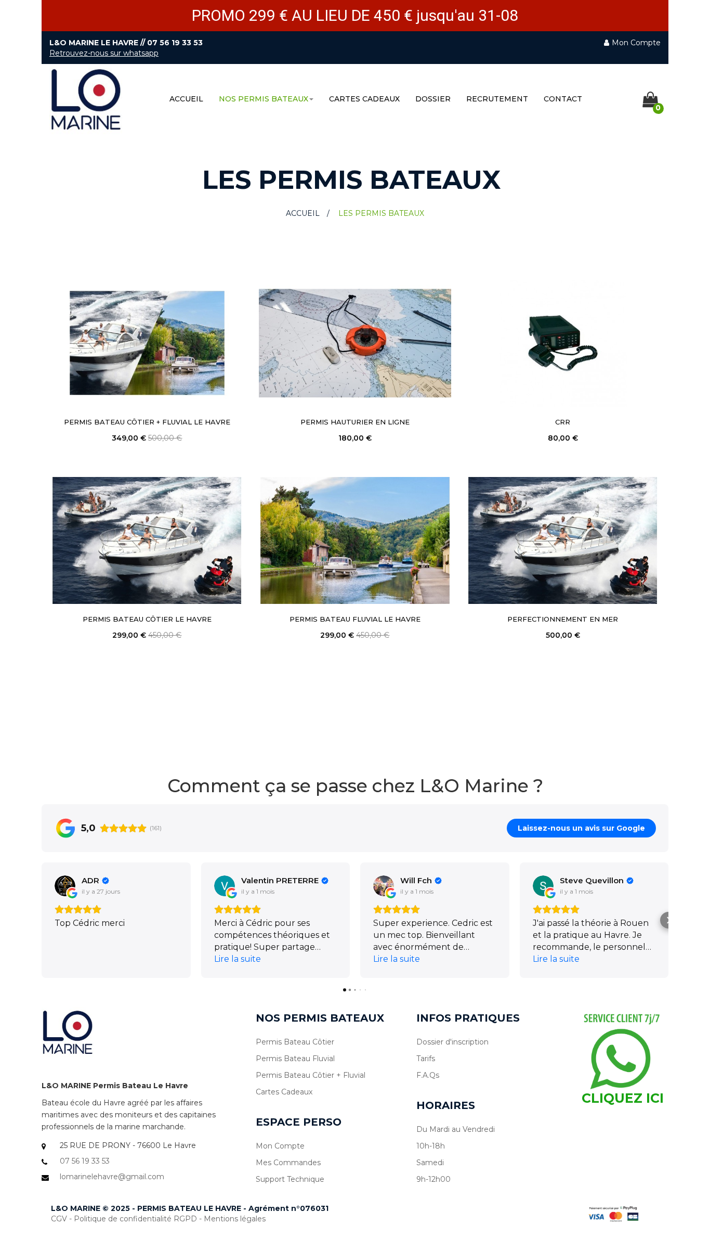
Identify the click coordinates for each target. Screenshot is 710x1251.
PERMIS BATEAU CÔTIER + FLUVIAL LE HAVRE (147, 421)
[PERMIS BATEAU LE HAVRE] (85, 100)
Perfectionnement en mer (562, 619)
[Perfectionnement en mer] (563, 540)
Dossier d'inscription (452, 1042)
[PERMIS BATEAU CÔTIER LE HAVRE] (147, 540)
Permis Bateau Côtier (295, 1042)
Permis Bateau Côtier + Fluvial (310, 1075)
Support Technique (290, 1179)
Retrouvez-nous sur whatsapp (104, 53)
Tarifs (425, 1058)
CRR (562, 421)
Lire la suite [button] (237, 959)
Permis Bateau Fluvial (295, 1058)
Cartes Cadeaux (284, 1092)
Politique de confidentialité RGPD (135, 1218)
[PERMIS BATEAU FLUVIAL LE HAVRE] (355, 540)
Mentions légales (235, 1218)
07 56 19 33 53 (175, 42)
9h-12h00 (433, 1179)
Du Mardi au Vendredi (455, 1129)
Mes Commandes (288, 1162)
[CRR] (563, 343)
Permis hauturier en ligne (355, 421)
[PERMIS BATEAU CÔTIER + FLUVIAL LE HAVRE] (147, 343)
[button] (41, 920)
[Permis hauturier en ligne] (355, 343)
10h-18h (430, 1146)
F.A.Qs (427, 1075)
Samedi (430, 1162)
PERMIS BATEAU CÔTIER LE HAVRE (147, 619)
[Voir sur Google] (65, 885)
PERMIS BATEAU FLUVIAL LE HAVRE (355, 619)
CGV (59, 1218)
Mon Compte (280, 1146)
